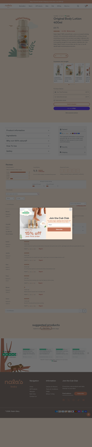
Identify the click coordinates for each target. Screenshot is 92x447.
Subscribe (59, 229)
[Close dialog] (70, 209)
